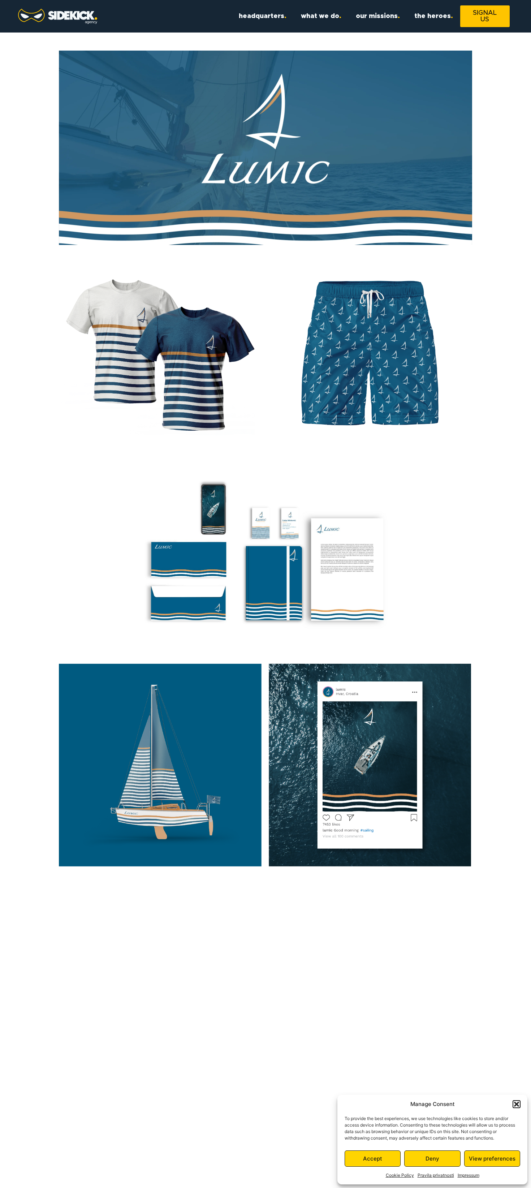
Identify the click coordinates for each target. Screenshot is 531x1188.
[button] (516, 1104)
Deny (432, 1158)
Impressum (468, 1175)
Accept (372, 1158)
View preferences (492, 1158)
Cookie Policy (400, 1175)
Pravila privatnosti (436, 1175)
